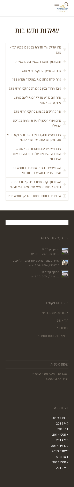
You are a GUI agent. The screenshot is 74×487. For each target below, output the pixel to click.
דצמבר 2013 (60, 451)
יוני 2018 (62, 429)
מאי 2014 (62, 440)
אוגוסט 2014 (60, 434)
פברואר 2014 (59, 445)
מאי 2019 (62, 423)
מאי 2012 (62, 468)
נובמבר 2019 (59, 418)
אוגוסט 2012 (60, 462)
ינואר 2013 (61, 457)
